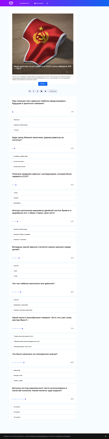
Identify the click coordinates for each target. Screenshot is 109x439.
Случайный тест (24, 3)
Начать (42, 84)
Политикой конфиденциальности (39, 436)
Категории (39, 3)
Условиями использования (62, 436)
